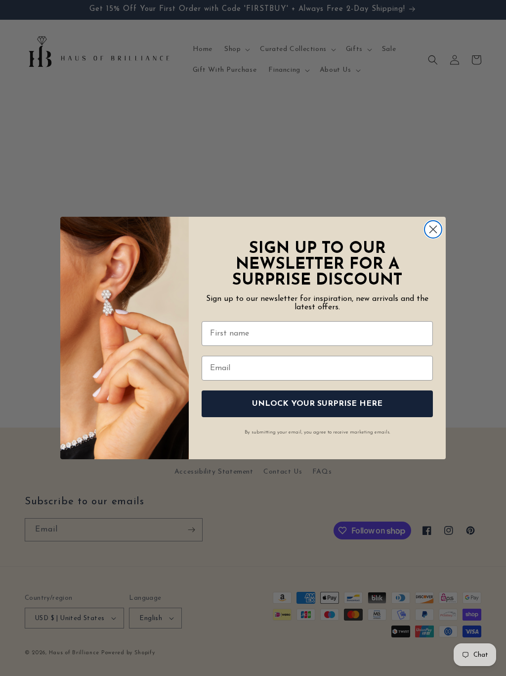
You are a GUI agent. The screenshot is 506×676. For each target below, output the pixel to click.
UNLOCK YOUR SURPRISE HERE (317, 404)
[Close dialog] (433, 229)
